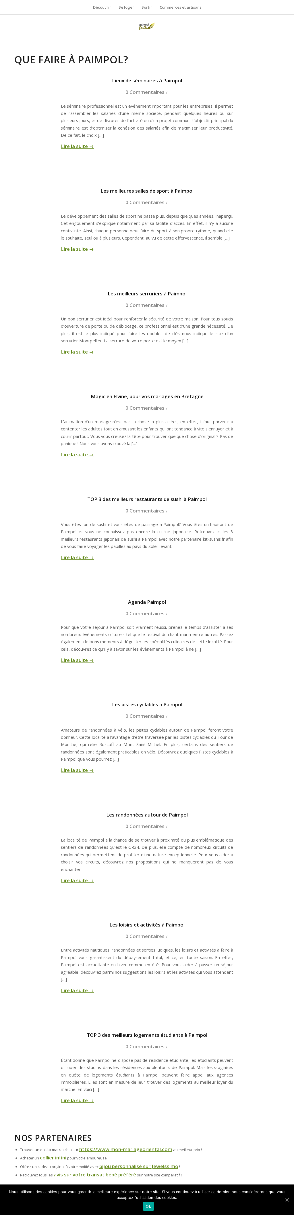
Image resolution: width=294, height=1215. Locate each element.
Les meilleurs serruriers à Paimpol (147, 293)
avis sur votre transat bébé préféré (95, 1174)
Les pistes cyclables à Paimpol (147, 704)
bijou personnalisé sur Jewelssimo (138, 1166)
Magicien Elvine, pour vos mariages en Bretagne (147, 396)
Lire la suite (77, 146)
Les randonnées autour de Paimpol (147, 814)
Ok (148, 1206)
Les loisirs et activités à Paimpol (147, 924)
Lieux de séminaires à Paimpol (147, 80)
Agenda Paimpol (147, 602)
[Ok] (287, 1200)
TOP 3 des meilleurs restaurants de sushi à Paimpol (147, 499)
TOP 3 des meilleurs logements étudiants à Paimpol (147, 1035)
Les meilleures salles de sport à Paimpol (147, 190)
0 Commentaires (145, 92)
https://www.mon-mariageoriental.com (125, 1149)
